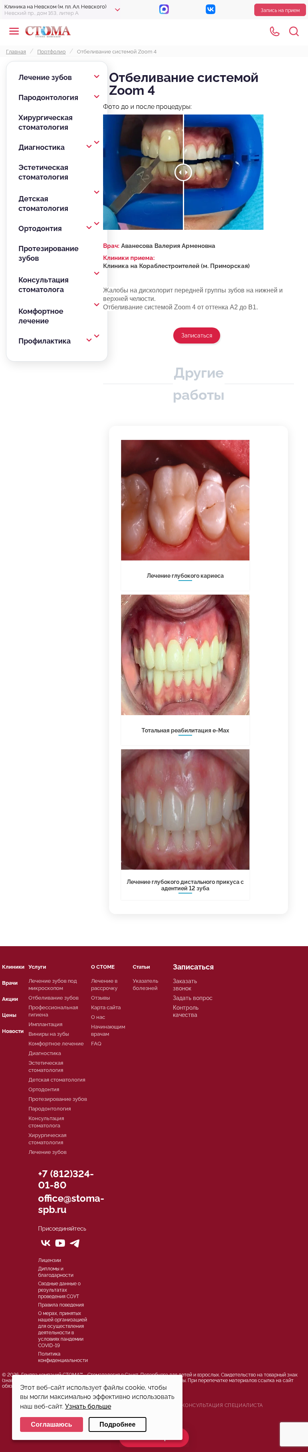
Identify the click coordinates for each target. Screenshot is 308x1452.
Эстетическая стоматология (43, 172)
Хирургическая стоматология (45, 122)
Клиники (13, 967)
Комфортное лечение (40, 316)
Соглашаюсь (51, 1424)
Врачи (10, 983)
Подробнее (117, 1424)
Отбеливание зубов (53, 998)
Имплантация (45, 1024)
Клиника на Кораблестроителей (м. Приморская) (176, 266)
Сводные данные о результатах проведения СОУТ (59, 1290)
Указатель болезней (145, 984)
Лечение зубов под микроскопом (52, 984)
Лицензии (49, 1260)
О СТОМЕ (103, 967)
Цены (9, 1015)
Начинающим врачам (108, 1030)
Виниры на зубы (48, 1034)
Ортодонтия (40, 228)
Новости (13, 1031)
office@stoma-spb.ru (71, 1203)
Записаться (196, 335)
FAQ (96, 1044)
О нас (98, 1017)
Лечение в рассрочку (104, 984)
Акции (10, 999)
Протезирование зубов (48, 253)
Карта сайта (106, 1007)
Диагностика (41, 147)
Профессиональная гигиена (53, 1011)
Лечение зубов (45, 77)
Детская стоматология (43, 203)
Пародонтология (48, 97)
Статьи (141, 967)
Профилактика (44, 341)
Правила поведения (61, 1305)
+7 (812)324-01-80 (66, 1179)
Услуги (37, 967)
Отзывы (100, 998)
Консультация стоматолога (43, 285)
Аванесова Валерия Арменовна (168, 245)
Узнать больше (88, 1406)
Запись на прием (280, 10)
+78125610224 (275, 31)
